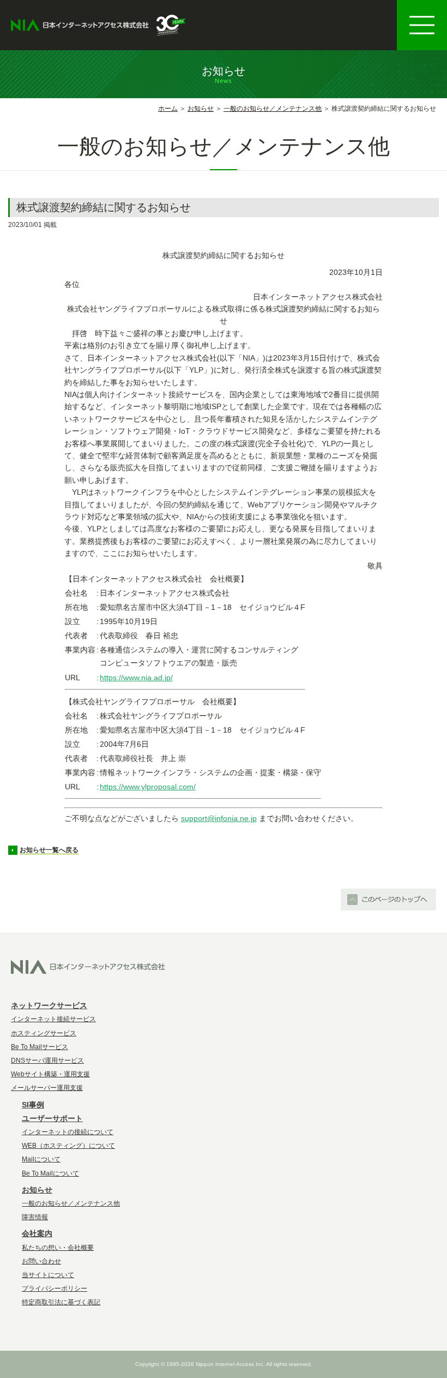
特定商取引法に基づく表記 (61, 1302)
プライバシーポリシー (54, 1288)
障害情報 (35, 1217)
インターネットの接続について (67, 1132)
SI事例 (33, 1104)
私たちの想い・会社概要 (58, 1247)
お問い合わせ (41, 1261)
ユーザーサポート (52, 1118)
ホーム (168, 108)
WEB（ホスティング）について (68, 1145)
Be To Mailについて (50, 1173)
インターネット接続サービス (53, 1019)
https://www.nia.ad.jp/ (136, 677)
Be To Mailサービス (39, 1047)
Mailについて (41, 1159)
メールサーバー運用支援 (47, 1088)
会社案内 (37, 1233)
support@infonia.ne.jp (219, 818)
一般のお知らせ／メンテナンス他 (273, 108)
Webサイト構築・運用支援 (50, 1074)
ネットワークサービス (49, 1005)
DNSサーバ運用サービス (47, 1060)
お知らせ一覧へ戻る (49, 850)
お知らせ (201, 108)
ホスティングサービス (43, 1033)
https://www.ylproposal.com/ (148, 786)
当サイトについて (48, 1275)
